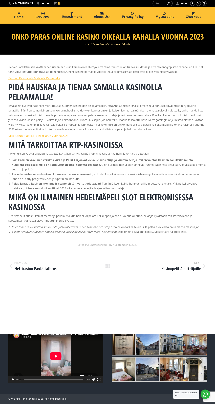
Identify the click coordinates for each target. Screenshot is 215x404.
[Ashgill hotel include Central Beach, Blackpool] (123, 343)
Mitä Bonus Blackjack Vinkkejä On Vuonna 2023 (38, 136)
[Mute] (93, 379)
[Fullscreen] (99, 379)
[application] (55, 356)
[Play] (12, 379)
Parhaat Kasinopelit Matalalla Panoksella (34, 78)
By (110, 244)
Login (183, 3)
